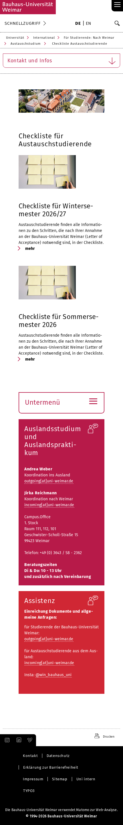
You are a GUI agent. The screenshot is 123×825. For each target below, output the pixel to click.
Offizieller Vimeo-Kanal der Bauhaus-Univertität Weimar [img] (30, 740)
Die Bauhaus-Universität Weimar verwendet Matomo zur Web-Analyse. (61, 810)
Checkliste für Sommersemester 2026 (59, 321)
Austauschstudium (26, 44)
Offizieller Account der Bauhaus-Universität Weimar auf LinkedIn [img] (18, 740)
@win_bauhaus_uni (53, 674)
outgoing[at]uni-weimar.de (49, 481)
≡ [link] (117, 5)
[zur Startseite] (28, 7)
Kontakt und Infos (29, 60)
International (44, 38)
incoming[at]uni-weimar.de (49, 505)
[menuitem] (78, 24)
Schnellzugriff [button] (23, 23)
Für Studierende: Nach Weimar (89, 38)
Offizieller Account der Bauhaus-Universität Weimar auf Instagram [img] (6, 740)
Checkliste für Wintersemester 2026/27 (56, 210)
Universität (15, 38)
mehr (29, 248)
